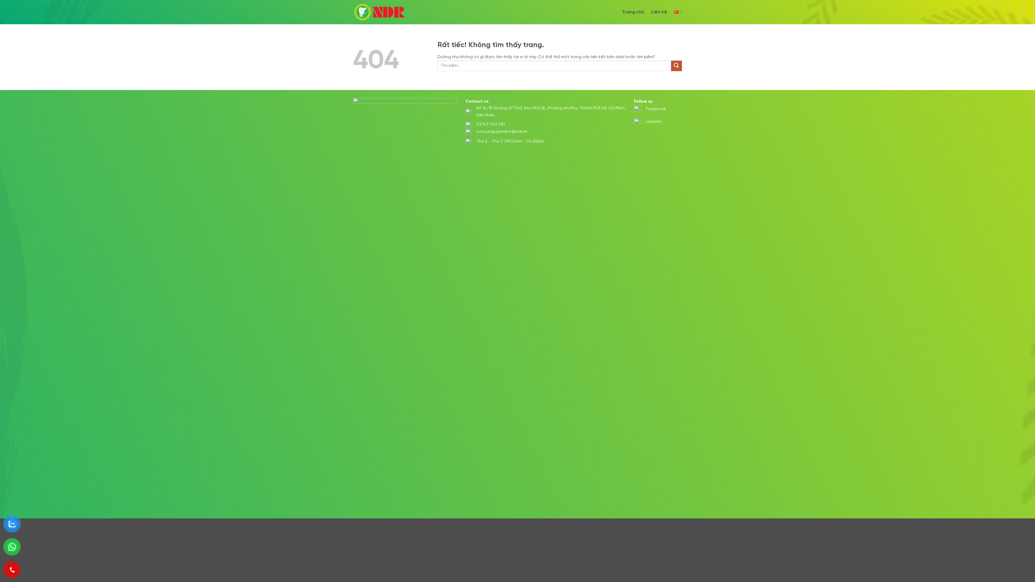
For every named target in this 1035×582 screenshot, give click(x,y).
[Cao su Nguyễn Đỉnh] (380, 12)
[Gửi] (676, 66)
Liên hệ (659, 12)
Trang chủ (633, 12)
